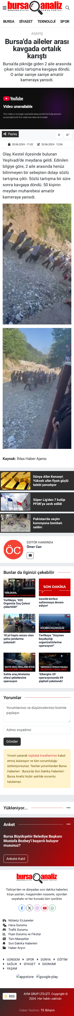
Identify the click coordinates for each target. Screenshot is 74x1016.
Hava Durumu (17, 925)
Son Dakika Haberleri (22, 943)
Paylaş (12, 134)
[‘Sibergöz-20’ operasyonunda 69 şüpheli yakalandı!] (55, 662)
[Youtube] (44, 907)
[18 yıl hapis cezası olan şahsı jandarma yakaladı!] (19, 623)
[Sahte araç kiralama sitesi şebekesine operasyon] (19, 662)
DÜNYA (46, 959)
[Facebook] (21, 907)
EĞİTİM (62, 959)
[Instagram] (37, 907)
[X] (29, 907)
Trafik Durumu (18, 930)
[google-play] (47, 977)
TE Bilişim (48, 1010)
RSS (11, 996)
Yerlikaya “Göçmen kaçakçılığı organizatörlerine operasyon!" (51, 640)
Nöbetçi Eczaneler (21, 920)
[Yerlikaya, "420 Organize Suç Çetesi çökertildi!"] (19, 588)
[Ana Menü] (5, 8)
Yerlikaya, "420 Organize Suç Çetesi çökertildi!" (16, 603)
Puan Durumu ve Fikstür (24, 934)
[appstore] (25, 977)
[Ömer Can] (13, 549)
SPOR (64, 21)
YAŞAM (12, 968)
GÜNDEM (13, 959)
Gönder (12, 741)
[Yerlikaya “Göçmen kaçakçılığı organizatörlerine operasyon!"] (55, 623)
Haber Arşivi (16, 948)
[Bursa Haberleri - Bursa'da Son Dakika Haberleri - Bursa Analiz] (35, 7)
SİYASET (26, 21)
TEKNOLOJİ (46, 21)
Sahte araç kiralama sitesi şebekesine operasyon (16, 677)
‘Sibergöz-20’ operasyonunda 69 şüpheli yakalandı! (51, 677)
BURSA (8, 21)
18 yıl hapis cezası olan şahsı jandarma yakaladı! (18, 639)
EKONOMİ (49, 964)
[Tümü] (69, 808)
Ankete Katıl (15, 859)
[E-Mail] (30, 555)
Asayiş (37, 34)
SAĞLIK (12, 964)
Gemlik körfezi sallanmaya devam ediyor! (51, 602)
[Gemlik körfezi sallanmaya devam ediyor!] (55, 587)
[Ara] (67, 8)
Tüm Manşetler (18, 939)
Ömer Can (34, 547)
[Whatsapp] (52, 907)
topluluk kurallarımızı (43, 755)
